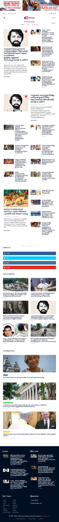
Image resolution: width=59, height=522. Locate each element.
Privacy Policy (32, 518)
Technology (16, 512)
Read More (7, 76)
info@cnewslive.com (36, 503)
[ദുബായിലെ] (29, 363)
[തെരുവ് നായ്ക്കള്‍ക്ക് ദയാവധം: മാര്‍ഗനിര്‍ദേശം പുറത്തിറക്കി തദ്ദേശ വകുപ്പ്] (16, 198)
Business (15, 505)
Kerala (4, 502)
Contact (41, 518)
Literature (5, 510)
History (14, 500)
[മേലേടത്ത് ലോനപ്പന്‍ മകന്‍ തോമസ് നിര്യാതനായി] (36, 193)
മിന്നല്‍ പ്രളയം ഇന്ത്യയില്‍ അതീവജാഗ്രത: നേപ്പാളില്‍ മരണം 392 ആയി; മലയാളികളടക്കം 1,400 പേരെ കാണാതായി (46, 458)
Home (22, 24)
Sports (14, 503)
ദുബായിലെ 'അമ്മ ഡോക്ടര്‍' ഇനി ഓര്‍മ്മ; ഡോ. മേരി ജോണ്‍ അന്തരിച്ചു (23, 377)
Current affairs (6, 512)
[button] (5, 13)
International (6, 505)
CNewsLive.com (45, 516)
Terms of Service (20, 518)
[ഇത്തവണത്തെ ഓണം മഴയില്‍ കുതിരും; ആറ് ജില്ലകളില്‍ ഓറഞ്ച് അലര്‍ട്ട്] (36, 163)
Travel (14, 502)
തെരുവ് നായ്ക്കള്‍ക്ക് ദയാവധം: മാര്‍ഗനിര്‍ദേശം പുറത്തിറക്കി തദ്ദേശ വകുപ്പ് (16, 211)
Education (15, 507)
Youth (14, 508)
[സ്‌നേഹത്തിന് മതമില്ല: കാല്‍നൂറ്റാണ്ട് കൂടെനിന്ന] (36, 148)
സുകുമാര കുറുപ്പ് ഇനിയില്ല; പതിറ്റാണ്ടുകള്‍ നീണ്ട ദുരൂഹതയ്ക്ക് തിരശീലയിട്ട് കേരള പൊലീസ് (43, 98)
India (4, 503)
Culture (5, 508)
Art (3, 507)
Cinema (15, 510)
